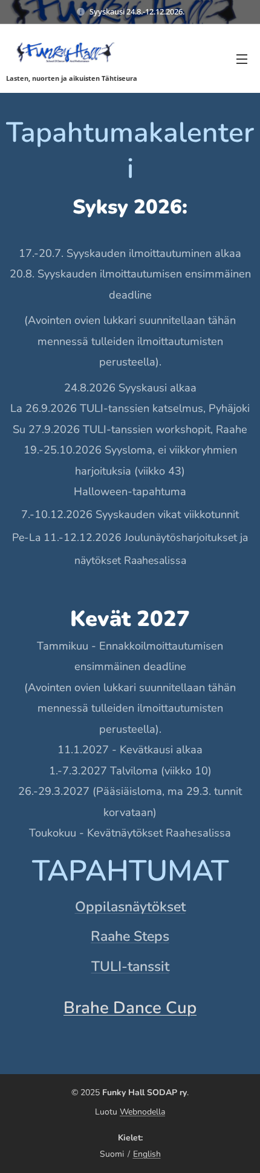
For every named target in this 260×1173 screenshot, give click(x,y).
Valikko (242, 58)
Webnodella (142, 1112)
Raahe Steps (130, 936)
